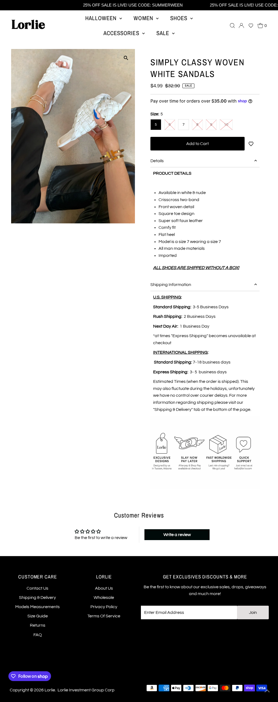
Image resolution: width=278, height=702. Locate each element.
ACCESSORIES (122, 33)
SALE (163, 33)
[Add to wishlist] (252, 143)
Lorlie (50, 690)
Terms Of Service (103, 616)
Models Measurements (37, 607)
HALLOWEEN (101, 18)
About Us (104, 588)
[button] (251, 26)
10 (226, 125)
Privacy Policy (103, 607)
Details (157, 161)
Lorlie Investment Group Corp (86, 690)
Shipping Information (170, 284)
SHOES (179, 18)
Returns (37, 625)
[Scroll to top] (267, 691)
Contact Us (37, 588)
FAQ (37, 635)
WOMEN (144, 18)
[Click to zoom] (126, 58)
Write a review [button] (177, 534)
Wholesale (104, 597)
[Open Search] (232, 25)
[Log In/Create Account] (241, 25)
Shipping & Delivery (37, 597)
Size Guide (37, 616)
